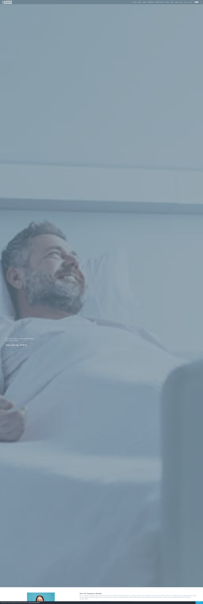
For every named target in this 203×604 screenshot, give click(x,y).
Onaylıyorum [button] (199, 602)
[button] (34, 602)
